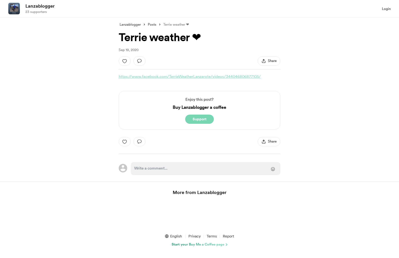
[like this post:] (125, 61)
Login (386, 9)
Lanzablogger (40, 6)
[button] (173, 236)
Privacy (194, 236)
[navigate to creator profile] (14, 8)
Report (228, 236)
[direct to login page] (205, 168)
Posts (152, 24)
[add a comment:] (139, 61)
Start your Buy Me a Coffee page (198, 244)
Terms (212, 236)
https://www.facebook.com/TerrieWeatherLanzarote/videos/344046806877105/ (190, 76)
